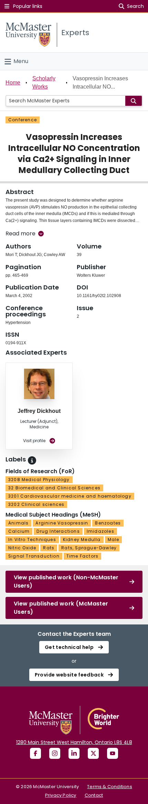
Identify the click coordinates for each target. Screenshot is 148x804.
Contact (94, 795)
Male (113, 539)
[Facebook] (35, 753)
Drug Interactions (58, 531)
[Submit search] (133, 101)
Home (13, 82)
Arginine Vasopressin (61, 523)
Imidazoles (100, 531)
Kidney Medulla (82, 539)
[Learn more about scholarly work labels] (32, 460)
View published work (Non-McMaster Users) (66, 581)
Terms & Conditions (109, 786)
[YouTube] (112, 753)
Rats (48, 548)
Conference (22, 120)
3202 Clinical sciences (36, 504)
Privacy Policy (60, 795)
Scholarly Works (43, 82)
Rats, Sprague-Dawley (89, 548)
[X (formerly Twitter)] (93, 753)
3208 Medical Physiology (39, 479)
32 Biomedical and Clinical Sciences (54, 488)
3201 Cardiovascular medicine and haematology (69, 496)
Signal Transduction (34, 556)
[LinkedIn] (74, 753)
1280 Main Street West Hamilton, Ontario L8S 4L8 (74, 742)
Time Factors (82, 556)
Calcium (19, 531)
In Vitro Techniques (32, 539)
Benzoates (108, 523)
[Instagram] (54, 753)
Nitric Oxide (22, 548)
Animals (18, 523)
